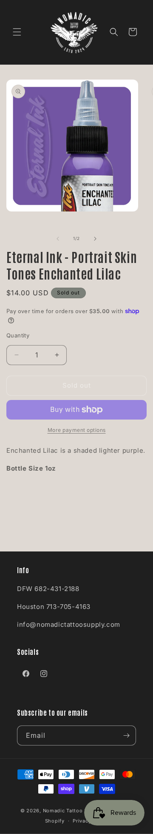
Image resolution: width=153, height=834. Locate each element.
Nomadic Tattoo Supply (72, 811)
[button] (17, 32)
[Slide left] (57, 238)
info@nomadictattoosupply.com (68, 624)
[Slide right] (95, 238)
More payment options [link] (77, 430)
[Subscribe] (126, 735)
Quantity (17, 335)
